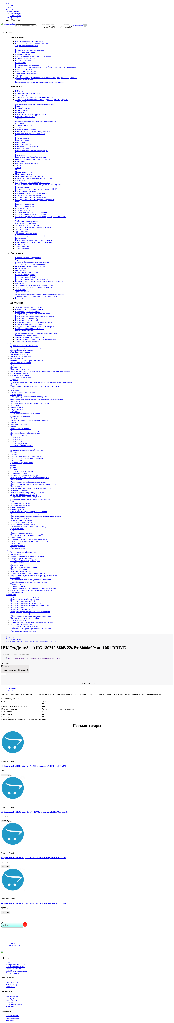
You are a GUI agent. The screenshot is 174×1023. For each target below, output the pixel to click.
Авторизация (15, 16)
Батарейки (19, 106)
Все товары (10, 1007)
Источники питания (23, 136)
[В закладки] (11, 775)
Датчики (18, 119)
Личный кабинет (12, 1016)
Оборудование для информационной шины (32, 183)
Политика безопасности (15, 967)
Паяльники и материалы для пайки (29, 329)
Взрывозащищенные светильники (29, 41)
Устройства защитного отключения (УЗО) (32, 236)
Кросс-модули (21, 161)
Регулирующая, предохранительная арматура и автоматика (39, 281)
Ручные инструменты (24, 331)
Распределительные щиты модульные (30, 198)
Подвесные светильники (25, 61)
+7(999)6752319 (12, 943)
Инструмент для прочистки (26, 318)
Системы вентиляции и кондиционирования (33, 212)
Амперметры (20, 102)
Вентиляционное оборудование (28, 258)
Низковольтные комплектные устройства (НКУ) (34, 178)
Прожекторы (20, 63)
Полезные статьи (12, 973)
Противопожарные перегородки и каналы (32, 193)
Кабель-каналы (21, 142)
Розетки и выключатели (24, 204)
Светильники (11, 344)
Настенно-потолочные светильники (29, 50)
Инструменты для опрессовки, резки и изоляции (35, 322)
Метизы (18, 170)
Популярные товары (14, 1004)
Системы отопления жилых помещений (31, 215)
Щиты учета (20, 244)
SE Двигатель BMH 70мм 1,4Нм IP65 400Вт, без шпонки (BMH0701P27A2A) (33, 858)
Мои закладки (11, 1020)
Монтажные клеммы (23, 174)
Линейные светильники (25, 48)
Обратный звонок (77, 25)
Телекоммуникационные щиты (27, 225)
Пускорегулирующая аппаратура (28, 195)
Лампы (18, 166)
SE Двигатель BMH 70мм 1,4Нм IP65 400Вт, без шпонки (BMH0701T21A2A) (33, 904)
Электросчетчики (22, 249)
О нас (8, 962)
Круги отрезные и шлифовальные (28, 324)
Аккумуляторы (21, 95)
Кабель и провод (22, 138)
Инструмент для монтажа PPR (27, 312)
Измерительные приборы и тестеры (29, 309)
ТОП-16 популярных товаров (17, 971)
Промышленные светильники (27, 65)
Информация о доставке (15, 965)
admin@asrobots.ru (13, 945)
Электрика (10, 388)
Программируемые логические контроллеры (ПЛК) (36, 189)
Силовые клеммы (22, 208)
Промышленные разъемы (25, 191)
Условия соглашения (14, 969)
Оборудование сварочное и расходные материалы (35, 327)
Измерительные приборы (25, 129)
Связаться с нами (13, 982)
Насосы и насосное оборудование (28, 273)
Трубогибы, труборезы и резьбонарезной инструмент (36, 333)
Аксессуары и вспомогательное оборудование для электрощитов (41, 100)
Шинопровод (20, 238)
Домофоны (19, 123)
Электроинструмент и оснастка (28, 341)
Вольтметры (20, 112)
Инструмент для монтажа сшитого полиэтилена (34, 316)
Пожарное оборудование (25, 275)
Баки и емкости (21, 298)
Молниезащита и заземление (26, 172)
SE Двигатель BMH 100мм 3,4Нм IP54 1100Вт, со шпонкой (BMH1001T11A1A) (34, 812)
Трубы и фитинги (22, 292)
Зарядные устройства (23, 125)
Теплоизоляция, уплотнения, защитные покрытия (35, 285)
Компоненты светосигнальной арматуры (31, 151)
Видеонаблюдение (22, 108)
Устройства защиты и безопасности (29, 337)
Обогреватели (21, 180)
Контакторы (20, 153)
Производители (12, 996)
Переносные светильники (25, 58)
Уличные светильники (24, 80)
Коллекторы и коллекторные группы (30, 266)
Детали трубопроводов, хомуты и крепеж (32, 262)
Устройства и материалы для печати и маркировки (35, 339)
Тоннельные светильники (25, 73)
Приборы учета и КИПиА (25, 277)
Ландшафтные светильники (26, 46)
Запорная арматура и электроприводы (30, 264)
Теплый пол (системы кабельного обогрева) (33, 227)
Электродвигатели (22, 246)
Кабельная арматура (23, 144)
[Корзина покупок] (85, 26)
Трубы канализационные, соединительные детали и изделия (39, 294)
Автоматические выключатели (27, 93)
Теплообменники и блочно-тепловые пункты (33, 287)
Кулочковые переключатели (26, 163)
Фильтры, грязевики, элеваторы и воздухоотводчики (36, 296)
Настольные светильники (25, 52)
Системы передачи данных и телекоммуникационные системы (40, 217)
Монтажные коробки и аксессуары (29, 176)
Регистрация (15, 14)
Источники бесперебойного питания (30, 134)
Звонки (18, 127)
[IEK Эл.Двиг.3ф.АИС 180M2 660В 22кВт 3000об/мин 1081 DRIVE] (34, 658)
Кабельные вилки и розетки (26, 146)
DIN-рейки (19, 91)
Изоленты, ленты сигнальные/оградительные (33, 132)
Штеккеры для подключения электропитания (33, 240)
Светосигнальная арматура (26, 71)
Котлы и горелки (22, 268)
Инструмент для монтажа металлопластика (32, 314)
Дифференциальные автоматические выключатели (35, 121)
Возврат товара (12, 985)
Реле (17, 202)
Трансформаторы (22, 229)
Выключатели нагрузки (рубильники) (30, 115)
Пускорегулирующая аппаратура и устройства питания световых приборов (45, 67)
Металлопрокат (21, 270)
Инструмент (11, 595)
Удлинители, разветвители (26, 234)
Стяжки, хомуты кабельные (26, 223)
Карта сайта (10, 987)
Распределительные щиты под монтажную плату (35, 200)
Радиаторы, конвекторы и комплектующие (32, 279)
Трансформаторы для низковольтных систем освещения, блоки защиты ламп (46, 78)
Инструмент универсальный (26, 320)
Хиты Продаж (11, 1000)
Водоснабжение (21, 110)
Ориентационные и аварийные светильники (33, 56)
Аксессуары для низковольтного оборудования (34, 97)
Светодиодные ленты (24, 69)
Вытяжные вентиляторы (25, 117)
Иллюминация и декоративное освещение (32, 44)
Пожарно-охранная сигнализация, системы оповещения (37, 185)
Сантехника (20, 283)
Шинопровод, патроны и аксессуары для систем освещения (39, 82)
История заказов (12, 1018)
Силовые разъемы (22, 210)
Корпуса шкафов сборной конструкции (31, 157)
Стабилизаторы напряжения (26, 221)
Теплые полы (20, 290)
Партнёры (10, 998)
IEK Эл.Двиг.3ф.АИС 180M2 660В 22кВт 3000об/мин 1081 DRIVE (33, 641)
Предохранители (22, 187)
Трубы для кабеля (22, 232)
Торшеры (19, 75)
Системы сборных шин (24, 219)
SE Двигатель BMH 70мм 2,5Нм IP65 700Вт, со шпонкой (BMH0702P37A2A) (33, 766)
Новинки (9, 1002)
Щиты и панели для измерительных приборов (34, 242)
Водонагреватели (22, 260)
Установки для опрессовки (26, 335)
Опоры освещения (22, 54)
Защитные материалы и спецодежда (29, 307)
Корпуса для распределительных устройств (32, 159)
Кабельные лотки (22, 149)
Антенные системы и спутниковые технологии (34, 104)
